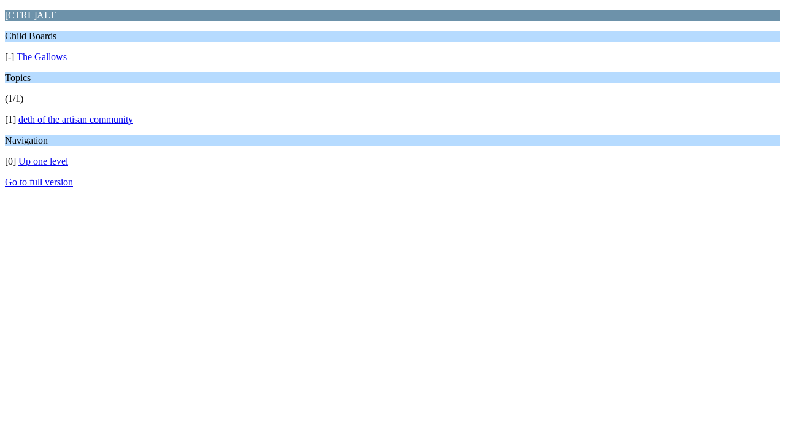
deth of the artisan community (75, 119)
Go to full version (39, 182)
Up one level (43, 161)
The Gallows (42, 57)
